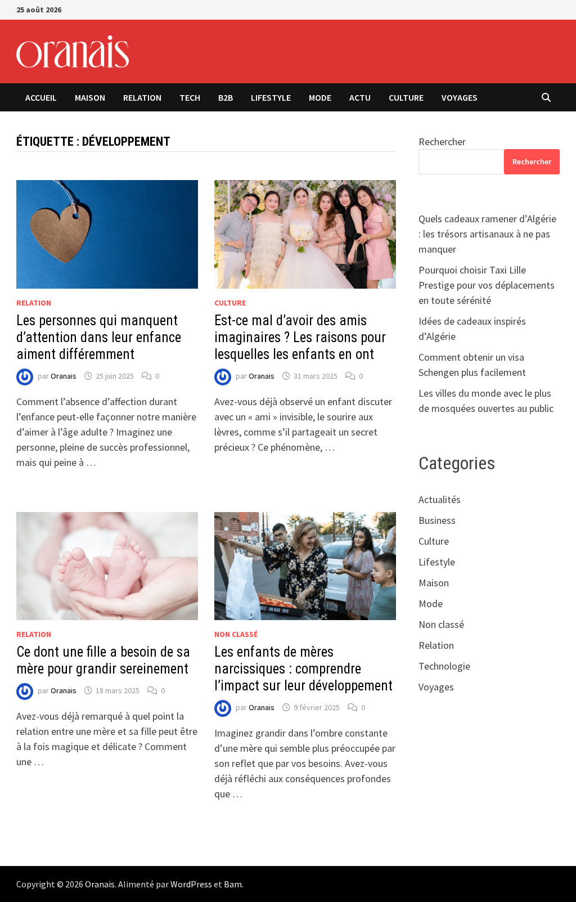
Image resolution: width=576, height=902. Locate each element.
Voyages (460, 97)
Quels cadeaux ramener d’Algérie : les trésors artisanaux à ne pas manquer (487, 233)
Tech (189, 97)
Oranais (63, 376)
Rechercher (442, 141)
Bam (233, 884)
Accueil (41, 97)
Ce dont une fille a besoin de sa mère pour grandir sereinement (103, 660)
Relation (142, 97)
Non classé (236, 634)
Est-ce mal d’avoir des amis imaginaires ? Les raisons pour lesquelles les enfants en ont (300, 337)
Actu (360, 97)
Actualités (439, 499)
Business (437, 520)
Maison (90, 97)
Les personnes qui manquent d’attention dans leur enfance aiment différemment (98, 337)
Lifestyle (271, 97)
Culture (406, 97)
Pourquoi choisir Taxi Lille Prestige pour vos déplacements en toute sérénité (486, 285)
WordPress (191, 884)
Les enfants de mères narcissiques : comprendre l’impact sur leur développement (303, 669)
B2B (225, 97)
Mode (320, 97)
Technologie (444, 665)
